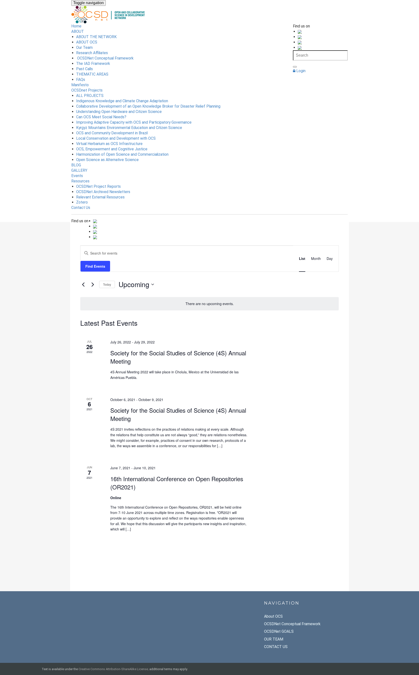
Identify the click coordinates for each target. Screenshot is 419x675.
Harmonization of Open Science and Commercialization (122, 154)
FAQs (80, 79)
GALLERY (79, 170)
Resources (80, 181)
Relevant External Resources (100, 197)
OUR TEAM (273, 639)
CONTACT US (276, 646)
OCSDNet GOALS (279, 631)
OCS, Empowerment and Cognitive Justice (111, 149)
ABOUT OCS (86, 42)
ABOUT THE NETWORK (96, 36)
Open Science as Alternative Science (107, 159)
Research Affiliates (92, 53)
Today (107, 284)
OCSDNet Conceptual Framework (105, 58)
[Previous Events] (83, 284)
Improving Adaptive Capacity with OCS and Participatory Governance (134, 122)
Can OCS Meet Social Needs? (101, 117)
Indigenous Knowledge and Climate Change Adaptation (122, 101)
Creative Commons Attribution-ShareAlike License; (114, 669)
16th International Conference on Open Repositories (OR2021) (176, 482)
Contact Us (80, 207)
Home (76, 26)
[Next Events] (93, 284)
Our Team (84, 47)
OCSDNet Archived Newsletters (103, 191)
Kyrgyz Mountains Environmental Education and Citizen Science (129, 127)
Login (300, 70)
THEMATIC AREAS (92, 74)
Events (77, 175)
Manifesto (80, 85)
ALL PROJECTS (90, 95)
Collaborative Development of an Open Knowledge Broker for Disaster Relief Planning (148, 106)
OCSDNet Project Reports (98, 186)
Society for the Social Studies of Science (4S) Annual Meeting (178, 357)
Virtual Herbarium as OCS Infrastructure (109, 143)
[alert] (209, 303)
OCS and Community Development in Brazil (112, 133)
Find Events (95, 266)
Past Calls (84, 69)
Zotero (82, 202)
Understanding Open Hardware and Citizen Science (119, 111)
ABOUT (77, 31)
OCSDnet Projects (87, 90)
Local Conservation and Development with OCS (116, 138)
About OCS (273, 616)
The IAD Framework (93, 63)
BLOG (76, 165)
